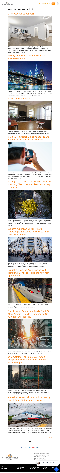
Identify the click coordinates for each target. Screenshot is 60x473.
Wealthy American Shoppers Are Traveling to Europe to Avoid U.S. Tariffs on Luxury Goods (29, 231)
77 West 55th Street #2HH (21, 13)
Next (50, 437)
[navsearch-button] (58, 3)
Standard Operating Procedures (34, 468)
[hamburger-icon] (53, 3)
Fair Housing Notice (20, 468)
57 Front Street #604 (19, 98)
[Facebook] (21, 447)
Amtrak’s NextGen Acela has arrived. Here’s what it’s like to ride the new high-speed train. (29, 273)
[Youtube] (33, 447)
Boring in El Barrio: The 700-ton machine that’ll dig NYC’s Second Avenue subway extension (29, 184)
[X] (25, 447)
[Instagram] (37, 447)
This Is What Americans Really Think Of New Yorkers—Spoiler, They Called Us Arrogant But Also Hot (28, 314)
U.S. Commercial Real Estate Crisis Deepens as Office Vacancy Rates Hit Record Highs (27, 360)
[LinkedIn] (29, 447)
